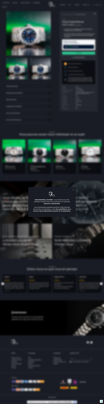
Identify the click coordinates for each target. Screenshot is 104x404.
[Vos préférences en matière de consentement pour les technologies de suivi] (101, 401)
